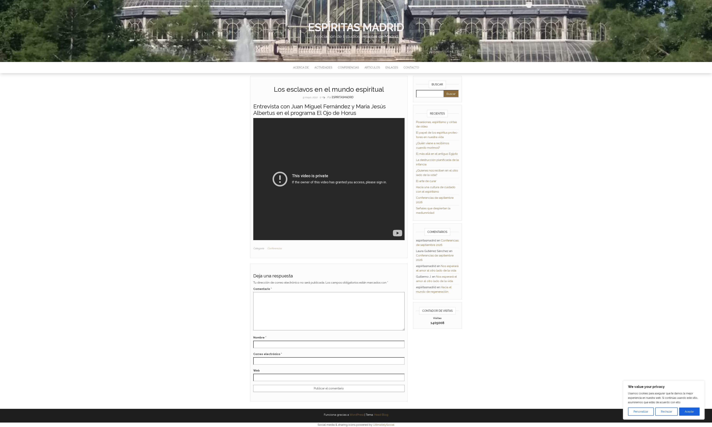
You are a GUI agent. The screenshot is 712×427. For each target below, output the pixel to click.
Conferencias (348, 67)
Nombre (259, 337)
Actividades (323, 67)
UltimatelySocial (383, 424)
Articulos (372, 67)
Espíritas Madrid (356, 27)
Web (256, 370)
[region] (664, 400)
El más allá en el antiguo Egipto (437, 154)
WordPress (357, 414)
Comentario (262, 289)
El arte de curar (426, 181)
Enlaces (391, 67)
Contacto (411, 67)
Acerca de (301, 67)
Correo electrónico (267, 354)
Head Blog (381, 414)
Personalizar (641, 411)
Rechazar (666, 411)
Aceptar (689, 411)
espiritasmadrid (343, 97)
